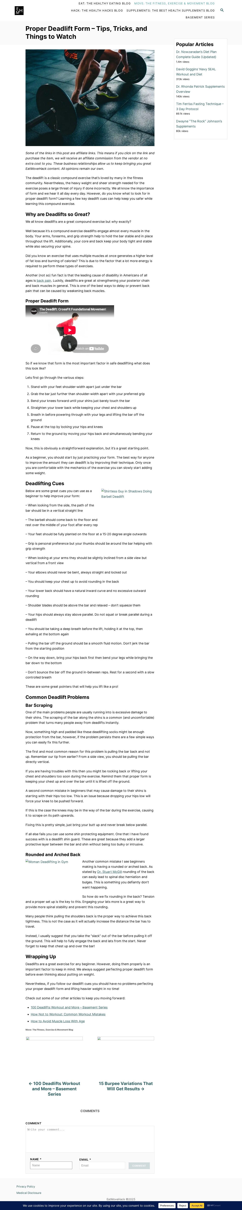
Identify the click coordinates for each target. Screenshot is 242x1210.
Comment (33, 1123)
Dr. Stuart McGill (109, 872)
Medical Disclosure (28, 1193)
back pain (44, 280)
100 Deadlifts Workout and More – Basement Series (69, 1007)
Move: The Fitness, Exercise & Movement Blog (49, 1029)
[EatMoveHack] (35, 10)
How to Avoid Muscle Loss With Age (58, 1021)
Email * (85, 1159)
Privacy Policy (25, 1186)
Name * (36, 1159)
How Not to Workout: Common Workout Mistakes (68, 1014)
